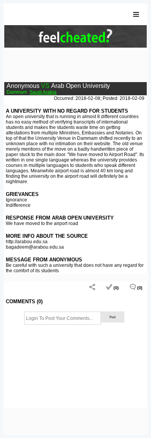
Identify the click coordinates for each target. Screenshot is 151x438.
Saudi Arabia (43, 92)
